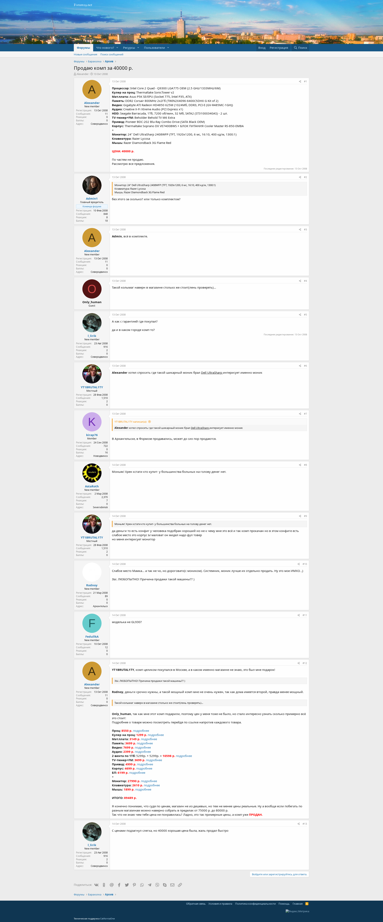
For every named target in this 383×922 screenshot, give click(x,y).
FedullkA (92, 636)
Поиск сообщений (111, 54)
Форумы (83, 48)
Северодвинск (99, 123)
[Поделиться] (300, 81)
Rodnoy (92, 585)
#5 (305, 314)
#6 (305, 365)
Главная (298, 903)
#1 (305, 81)
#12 (305, 663)
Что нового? (105, 48)
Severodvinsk (100, 507)
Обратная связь (196, 903)
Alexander (83, 74)
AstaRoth (92, 486)
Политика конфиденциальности (255, 903)
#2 (305, 177)
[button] (117, 47)
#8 (305, 465)
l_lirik (92, 336)
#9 (305, 516)
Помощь (284, 903)
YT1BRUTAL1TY (92, 387)
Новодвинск (100, 456)
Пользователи (154, 48)
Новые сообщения (85, 54)
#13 (305, 823)
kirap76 (92, 435)
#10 (305, 564)
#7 (305, 413)
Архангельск (100, 606)
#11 (305, 615)
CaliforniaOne (107, 918)
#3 (305, 229)
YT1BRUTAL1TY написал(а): (131, 421)
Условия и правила (220, 903)
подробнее (141, 731)
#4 (305, 281)
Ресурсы (129, 48)
